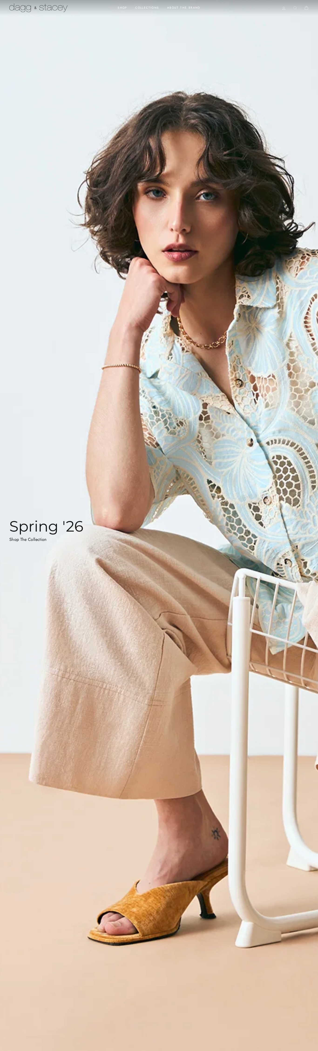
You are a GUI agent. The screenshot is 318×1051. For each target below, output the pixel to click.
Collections (147, 8)
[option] (159, 525)
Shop (122, 8)
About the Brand (183, 8)
